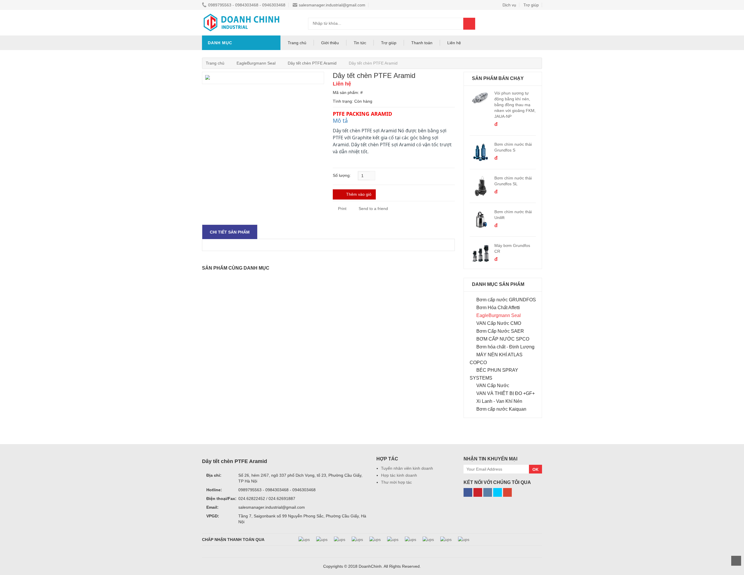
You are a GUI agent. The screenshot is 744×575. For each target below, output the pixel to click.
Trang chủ (297, 42)
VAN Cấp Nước (492, 385)
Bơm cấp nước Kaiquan (501, 409)
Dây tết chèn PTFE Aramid (312, 63)
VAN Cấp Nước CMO (498, 323)
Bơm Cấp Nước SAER (500, 331)
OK (535, 469)
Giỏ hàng (531, 23)
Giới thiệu (330, 42)
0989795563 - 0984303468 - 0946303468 (246, 5)
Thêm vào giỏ (358, 194)
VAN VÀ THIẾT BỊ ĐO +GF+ (505, 393)
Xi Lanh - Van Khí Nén (499, 401)
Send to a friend (373, 208)
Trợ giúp (531, 5)
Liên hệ (454, 42)
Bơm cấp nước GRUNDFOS (506, 299)
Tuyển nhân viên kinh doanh (407, 468)
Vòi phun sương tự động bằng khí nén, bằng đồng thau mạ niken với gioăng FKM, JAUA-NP (515, 105)
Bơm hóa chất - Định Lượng (505, 346)
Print (341, 208)
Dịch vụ (509, 5)
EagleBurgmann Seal (256, 63)
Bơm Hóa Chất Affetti (498, 307)
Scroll (736, 561)
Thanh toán (421, 42)
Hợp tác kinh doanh (399, 475)
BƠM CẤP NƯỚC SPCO (502, 339)
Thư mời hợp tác (396, 482)
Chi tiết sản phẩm (230, 232)
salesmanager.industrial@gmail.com (332, 5)
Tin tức (360, 42)
